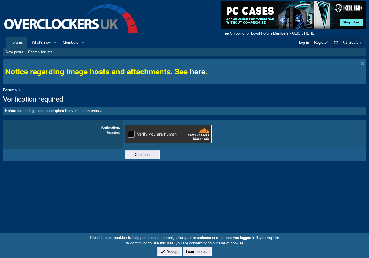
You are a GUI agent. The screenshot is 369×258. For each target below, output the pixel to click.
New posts (14, 51)
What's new (41, 42)
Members (70, 42)
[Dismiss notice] (361, 64)
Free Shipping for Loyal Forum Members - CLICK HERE (268, 33)
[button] (55, 42)
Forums (16, 42)
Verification (110, 127)
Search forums (40, 51)
